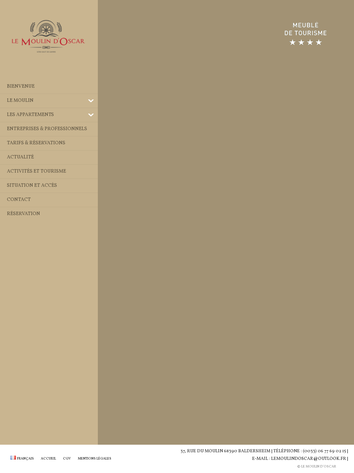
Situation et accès (32, 185)
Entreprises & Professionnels (47, 129)
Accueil (48, 458)
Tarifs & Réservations (36, 143)
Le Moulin (20, 100)
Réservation (23, 214)
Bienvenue (21, 86)
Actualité (20, 157)
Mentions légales (94, 458)
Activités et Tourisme (36, 171)
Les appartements (30, 115)
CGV (67, 458)
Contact (19, 199)
